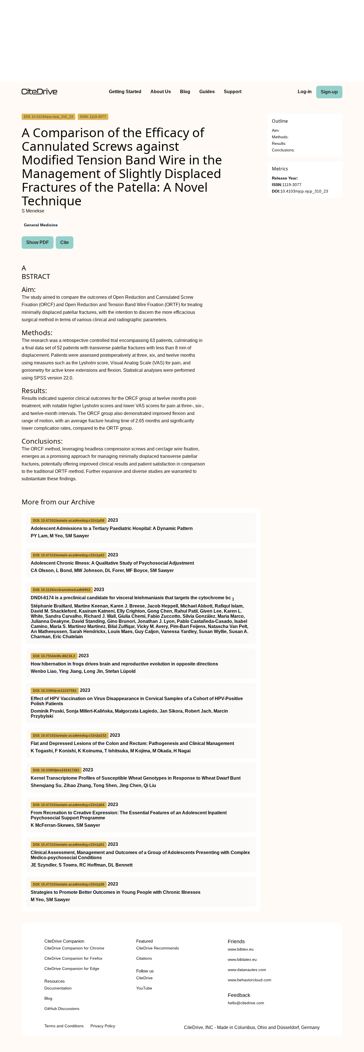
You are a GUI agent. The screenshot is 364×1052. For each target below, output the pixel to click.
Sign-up (329, 91)
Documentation (58, 988)
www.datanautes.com (247, 969)
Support (232, 91)
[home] (39, 93)
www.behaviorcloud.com (249, 980)
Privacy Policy (102, 1026)
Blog (185, 91)
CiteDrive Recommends (157, 948)
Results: (279, 143)
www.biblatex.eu (242, 959)
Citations (144, 958)
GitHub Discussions (61, 1008)
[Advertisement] (182, 42)
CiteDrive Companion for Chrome (74, 948)
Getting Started (125, 91)
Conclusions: (283, 150)
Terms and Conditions (64, 1026)
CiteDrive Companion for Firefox (73, 958)
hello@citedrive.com (246, 1003)
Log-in (305, 91)
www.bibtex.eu (241, 949)
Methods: (280, 137)
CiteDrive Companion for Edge (71, 968)
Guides (207, 91)
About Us (160, 91)
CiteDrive (144, 978)
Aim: (276, 130)
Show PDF (37, 242)
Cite (64, 242)
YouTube (144, 988)
